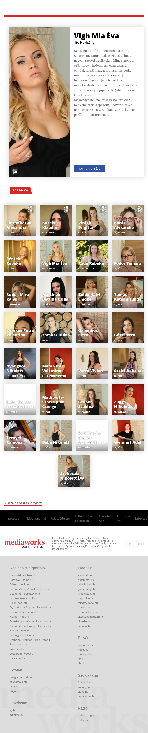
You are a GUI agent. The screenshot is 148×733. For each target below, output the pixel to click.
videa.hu (83, 691)
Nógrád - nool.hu (20, 630)
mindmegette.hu (88, 602)
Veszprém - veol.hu (21, 653)
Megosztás (89, 169)
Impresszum (13, 518)
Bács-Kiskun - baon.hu (23, 575)
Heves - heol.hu (19, 616)
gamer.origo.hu (87, 589)
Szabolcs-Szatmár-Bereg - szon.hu (31, 639)
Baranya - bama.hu (21, 579)
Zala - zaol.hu (18, 658)
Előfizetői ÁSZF (124, 518)
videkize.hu (85, 621)
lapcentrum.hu (86, 696)
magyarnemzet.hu (21, 677)
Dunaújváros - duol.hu (23, 598)
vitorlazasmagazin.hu (91, 616)
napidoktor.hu (86, 598)
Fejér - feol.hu (18, 602)
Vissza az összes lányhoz (23, 503)
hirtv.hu (14, 686)
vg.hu (13, 710)
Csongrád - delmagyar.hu (25, 593)
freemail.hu (85, 682)
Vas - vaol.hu (17, 649)
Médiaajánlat (36, 518)
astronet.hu (85, 575)
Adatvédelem (60, 518)
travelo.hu (84, 607)
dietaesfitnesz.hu (88, 612)
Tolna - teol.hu (18, 644)
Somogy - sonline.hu (22, 635)
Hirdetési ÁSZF (105, 518)
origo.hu (15, 691)
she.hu (82, 663)
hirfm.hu (83, 719)
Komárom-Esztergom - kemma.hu (30, 625)
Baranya (20, 190)
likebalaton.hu (86, 593)
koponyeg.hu (86, 687)
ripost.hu (83, 649)
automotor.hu (86, 579)
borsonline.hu (86, 644)
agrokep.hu (17, 714)
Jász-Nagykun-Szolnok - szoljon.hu (31, 621)
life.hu (81, 658)
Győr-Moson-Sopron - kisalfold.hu (30, 607)
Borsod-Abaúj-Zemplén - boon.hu (30, 589)
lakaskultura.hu (87, 584)
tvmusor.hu (84, 625)
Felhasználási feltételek (84, 518)
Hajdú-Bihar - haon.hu (23, 612)
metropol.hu (85, 654)
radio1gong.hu (87, 715)
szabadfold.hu (18, 681)
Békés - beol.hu (19, 584)
